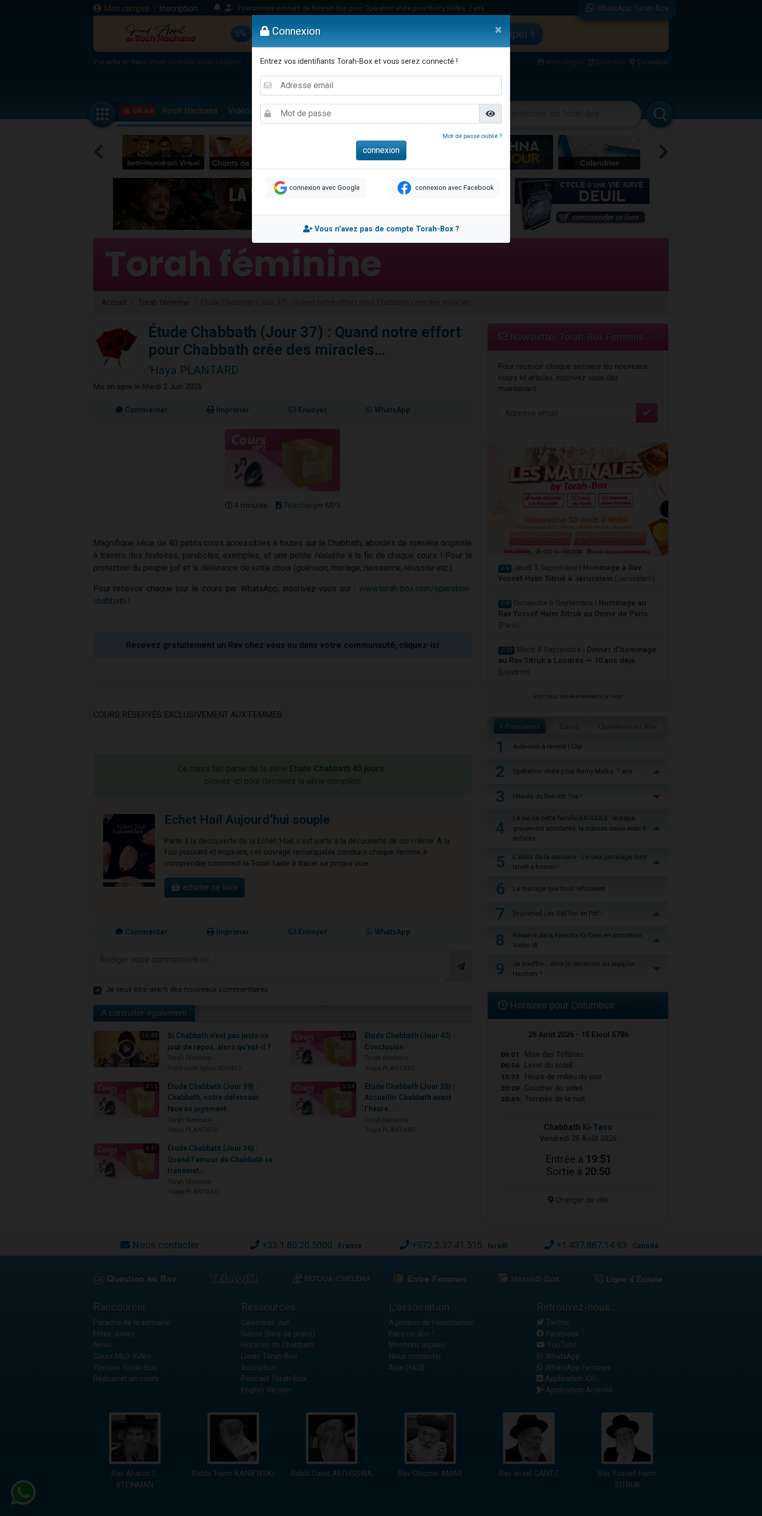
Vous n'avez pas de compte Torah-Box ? (386, 229)
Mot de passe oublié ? (472, 136)
